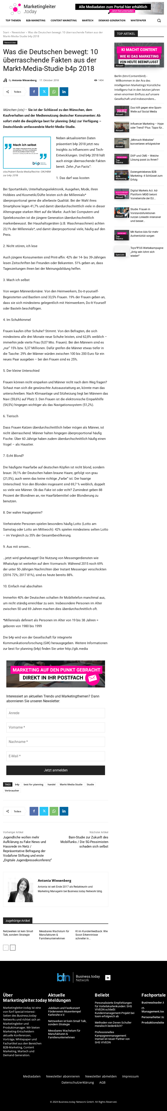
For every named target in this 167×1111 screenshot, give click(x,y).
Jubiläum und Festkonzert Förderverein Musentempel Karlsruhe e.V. (64, 1011)
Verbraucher (12, 790)
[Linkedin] (64, 91)
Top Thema (119, 161)
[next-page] (12, 947)
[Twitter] (44, 91)
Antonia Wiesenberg (24, 80)
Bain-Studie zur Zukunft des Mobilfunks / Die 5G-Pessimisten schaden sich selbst (84, 841)
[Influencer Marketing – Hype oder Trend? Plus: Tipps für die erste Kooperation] (121, 127)
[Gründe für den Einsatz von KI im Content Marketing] (139, 55)
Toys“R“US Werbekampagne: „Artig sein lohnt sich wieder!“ (147, 251)
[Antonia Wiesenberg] (6, 80)
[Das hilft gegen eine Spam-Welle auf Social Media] (121, 111)
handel (51, 784)
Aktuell (119, 65)
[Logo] (78, 978)
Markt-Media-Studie (71, 784)
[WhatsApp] (54, 91)
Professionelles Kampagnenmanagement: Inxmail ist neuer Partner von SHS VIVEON (112, 1037)
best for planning (33, 784)
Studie (90, 784)
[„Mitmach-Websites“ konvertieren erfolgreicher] (121, 143)
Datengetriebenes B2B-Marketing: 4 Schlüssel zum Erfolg (146, 175)
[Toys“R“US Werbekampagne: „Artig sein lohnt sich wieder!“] (121, 251)
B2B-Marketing (121, 177)
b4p (17, 784)
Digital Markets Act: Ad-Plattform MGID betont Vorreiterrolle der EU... (144, 194)
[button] (159, 20)
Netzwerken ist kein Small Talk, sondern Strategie (67, 1022)
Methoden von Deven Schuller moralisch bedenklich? (113, 1024)
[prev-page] (5, 947)
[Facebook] (34, 91)
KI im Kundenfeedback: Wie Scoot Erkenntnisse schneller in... (91, 935)
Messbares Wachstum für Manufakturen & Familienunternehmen (54, 935)
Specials (120, 254)
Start (6, 32)
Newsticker (18, 32)
